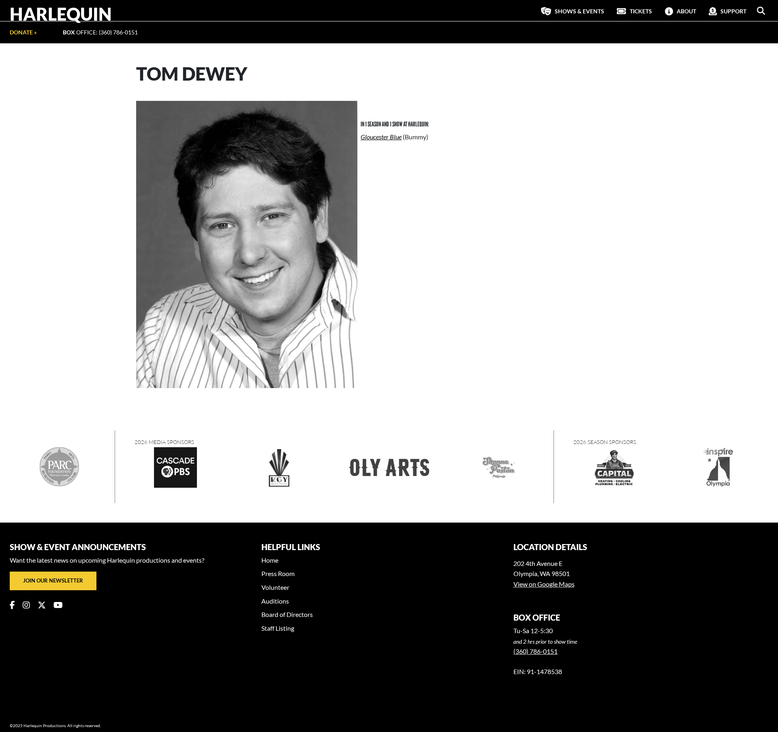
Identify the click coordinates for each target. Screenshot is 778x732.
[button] (761, 11)
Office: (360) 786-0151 (100, 32)
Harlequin (61, 13)
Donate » (23, 32)
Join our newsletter (53, 580)
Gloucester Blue (381, 137)
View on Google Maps (544, 584)
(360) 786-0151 (535, 651)
